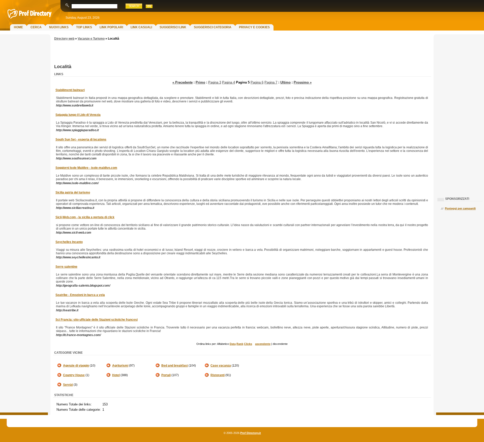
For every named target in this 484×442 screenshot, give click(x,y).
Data (233, 343)
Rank (239, 343)
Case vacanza (220, 365)
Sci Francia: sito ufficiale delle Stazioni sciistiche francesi (96, 319)
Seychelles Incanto (69, 242)
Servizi (68, 384)
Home (18, 27)
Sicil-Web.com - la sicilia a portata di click (84, 217)
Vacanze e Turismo (91, 38)
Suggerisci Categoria (212, 27)
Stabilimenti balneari (70, 90)
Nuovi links (59, 27)
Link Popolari (111, 27)
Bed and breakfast (174, 365)
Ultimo (285, 82)
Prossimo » (303, 82)
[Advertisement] (24, 117)
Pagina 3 (214, 82)
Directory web (64, 38)
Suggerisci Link (173, 27)
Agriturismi (120, 365)
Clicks (248, 343)
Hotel (116, 375)
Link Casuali (141, 27)
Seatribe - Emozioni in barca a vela (80, 295)
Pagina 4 (228, 82)
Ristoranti (217, 375)
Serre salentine (66, 266)
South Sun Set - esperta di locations (80, 139)
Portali (166, 375)
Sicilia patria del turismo (72, 192)
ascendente (262, 343)
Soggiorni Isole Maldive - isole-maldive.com (86, 168)
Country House (74, 375)
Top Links (84, 27)
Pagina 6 (257, 82)
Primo (200, 82)
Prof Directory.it (250, 432)
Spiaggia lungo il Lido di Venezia (78, 115)
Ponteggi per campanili (460, 208)
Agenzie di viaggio (76, 365)
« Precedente (182, 82)
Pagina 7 (270, 82)
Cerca (36, 27)
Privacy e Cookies (254, 27)
